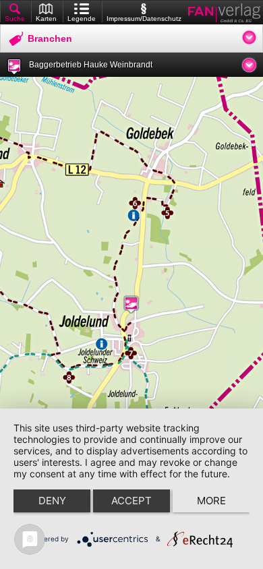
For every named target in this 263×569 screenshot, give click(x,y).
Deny (52, 500)
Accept (131, 500)
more (211, 500)
